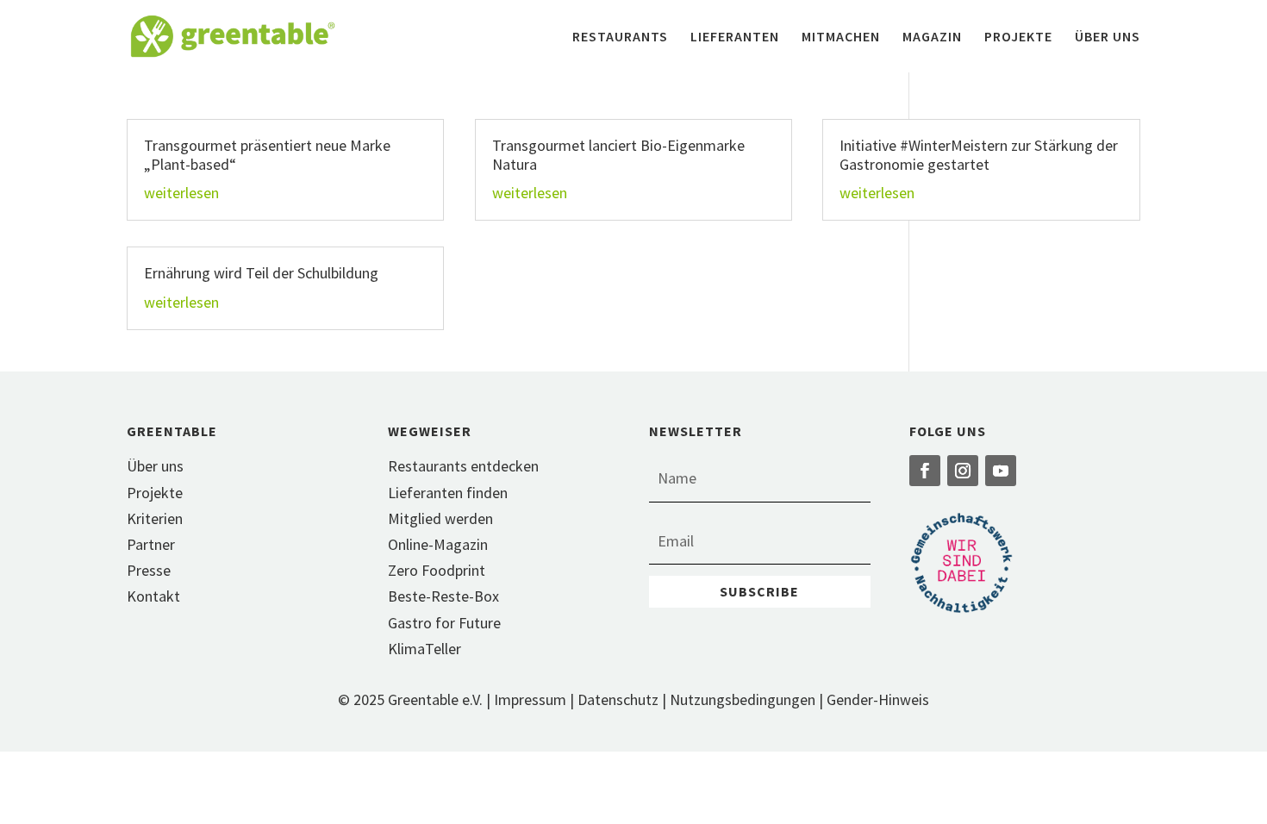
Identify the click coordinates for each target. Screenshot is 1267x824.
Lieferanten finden (448, 493)
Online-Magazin (438, 544)
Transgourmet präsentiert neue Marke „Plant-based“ (267, 154)
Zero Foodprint (436, 570)
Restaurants (620, 37)
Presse (149, 570)
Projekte (1018, 37)
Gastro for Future (444, 623)
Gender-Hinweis (878, 699)
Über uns (1107, 37)
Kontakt (153, 596)
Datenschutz (617, 699)
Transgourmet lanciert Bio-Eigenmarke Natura (618, 154)
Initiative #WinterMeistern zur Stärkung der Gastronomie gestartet (978, 154)
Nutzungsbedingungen (742, 699)
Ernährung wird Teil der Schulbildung (261, 273)
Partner (151, 544)
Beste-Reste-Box (443, 596)
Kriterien (155, 518)
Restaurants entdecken (463, 466)
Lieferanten (734, 37)
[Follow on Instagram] (962, 470)
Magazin (932, 37)
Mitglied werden (440, 518)
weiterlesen (181, 193)
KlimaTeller (424, 649)
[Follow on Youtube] (1000, 470)
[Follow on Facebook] (924, 470)
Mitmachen (841, 37)
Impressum (530, 699)
